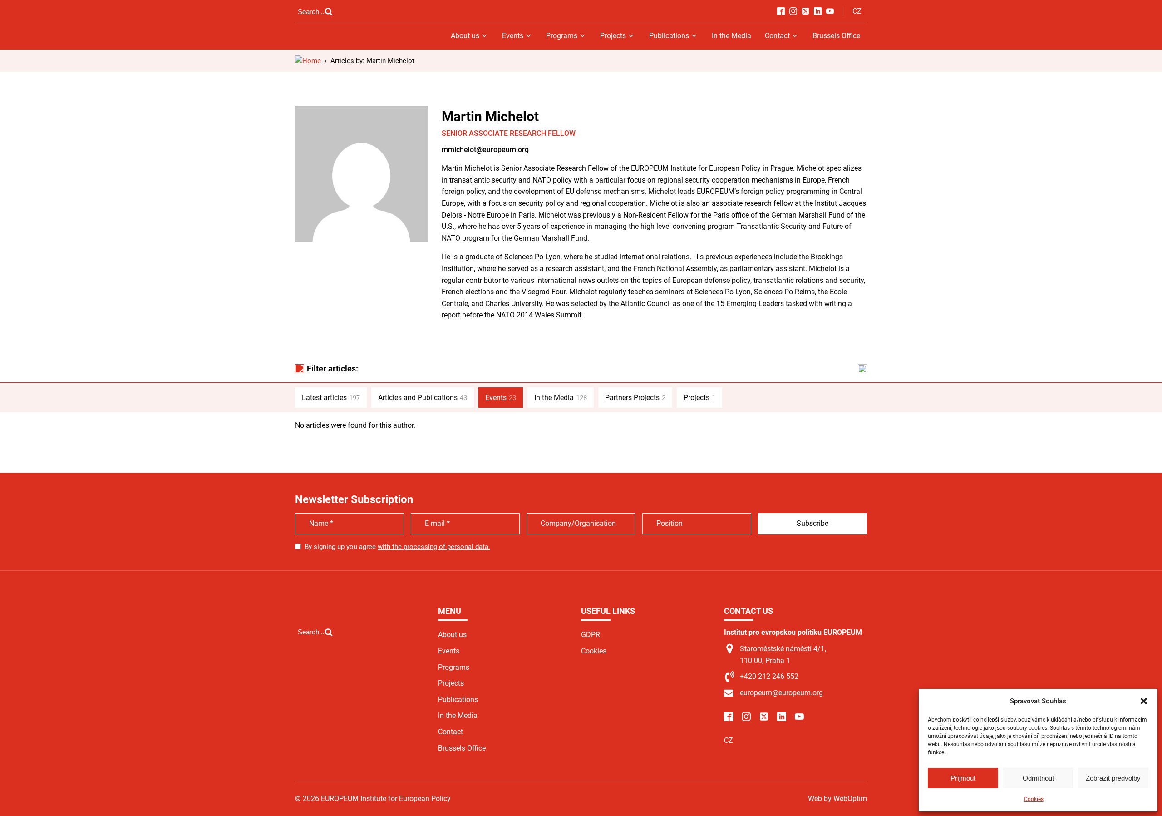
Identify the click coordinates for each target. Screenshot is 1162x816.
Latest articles (331, 397)
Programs (561, 35)
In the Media (731, 35)
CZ (857, 11)
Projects (613, 35)
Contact (777, 35)
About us (465, 35)
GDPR (590, 634)
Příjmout (962, 778)
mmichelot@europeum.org (485, 149)
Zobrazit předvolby (1113, 778)
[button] (1143, 701)
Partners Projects (635, 397)
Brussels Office (836, 35)
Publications (669, 35)
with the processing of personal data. (434, 547)
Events (512, 35)
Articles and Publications (422, 397)
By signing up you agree (397, 547)
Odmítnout (1038, 778)
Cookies (1034, 799)
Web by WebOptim (837, 798)
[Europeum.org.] (308, 61)
